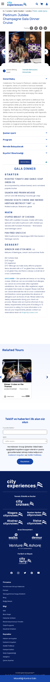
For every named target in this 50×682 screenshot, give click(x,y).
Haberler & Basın (9, 618)
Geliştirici (6, 657)
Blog (4, 597)
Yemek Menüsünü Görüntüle (29, 70)
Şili (11, 573)
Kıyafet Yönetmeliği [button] (13, 153)
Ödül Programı (8, 625)
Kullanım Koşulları (16, 455)
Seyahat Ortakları (9, 629)
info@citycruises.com (29, 312)
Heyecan (25, 573)
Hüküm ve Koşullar (10, 638)
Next (45, 51)
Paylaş (26, 28)
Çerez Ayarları (8, 660)
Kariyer (5, 590)
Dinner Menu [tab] (25, 162)
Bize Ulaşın (7, 614)
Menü (3, 4)
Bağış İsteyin (7, 601)
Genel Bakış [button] (9, 79)
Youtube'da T (38, 573)
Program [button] (7, 140)
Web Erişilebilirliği (9, 653)
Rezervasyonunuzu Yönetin (13, 622)
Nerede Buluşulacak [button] (13, 146)
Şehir (5, 437)
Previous (5, 51)
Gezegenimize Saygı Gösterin (14, 594)
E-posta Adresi (8, 428)
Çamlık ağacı (32, 573)
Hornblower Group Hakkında (13, 586)
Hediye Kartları (8, 649)
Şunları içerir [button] (9, 133)
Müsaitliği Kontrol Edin (25, 678)
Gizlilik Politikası (34, 455)
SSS (4, 611)
